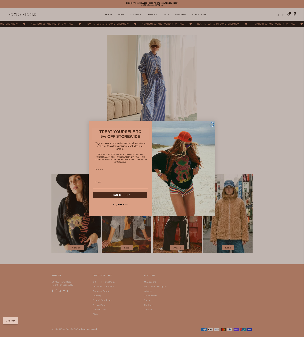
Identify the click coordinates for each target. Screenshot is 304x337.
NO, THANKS (120, 204)
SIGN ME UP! (120, 195)
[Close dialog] (212, 124)
